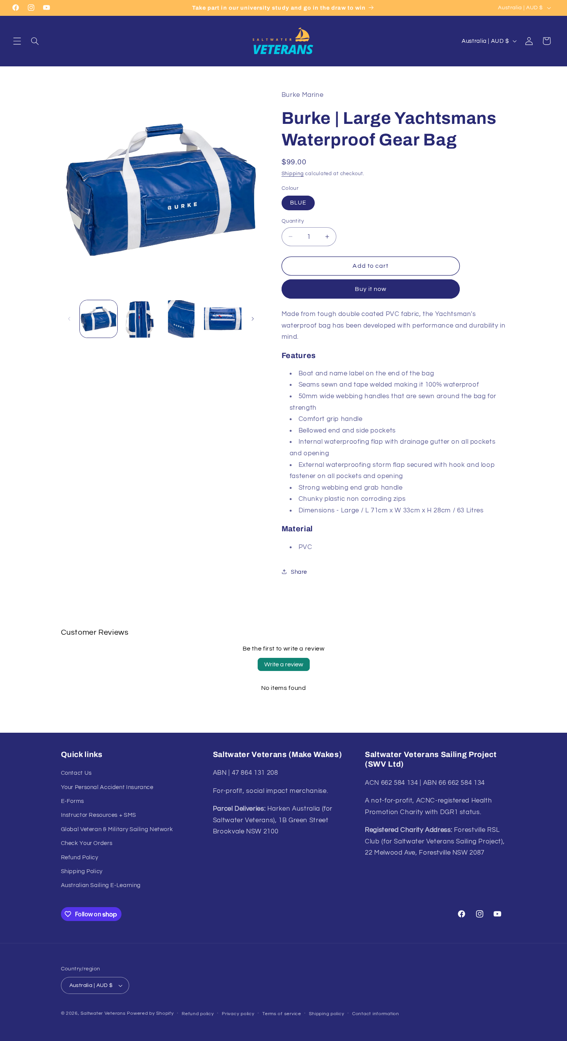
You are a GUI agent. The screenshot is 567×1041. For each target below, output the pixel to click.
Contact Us (76, 773)
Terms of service (281, 1014)
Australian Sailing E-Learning (101, 885)
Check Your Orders (87, 843)
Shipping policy (326, 1014)
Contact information (375, 1014)
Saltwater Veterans (103, 1013)
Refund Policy (79, 857)
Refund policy (198, 1014)
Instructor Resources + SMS (98, 815)
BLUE (298, 202)
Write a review (283, 664)
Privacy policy (238, 1014)
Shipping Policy (82, 871)
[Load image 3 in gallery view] (181, 319)
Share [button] (299, 572)
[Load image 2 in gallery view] (140, 319)
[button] (17, 41)
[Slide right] (252, 318)
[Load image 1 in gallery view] (98, 319)
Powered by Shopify (150, 1013)
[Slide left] (69, 318)
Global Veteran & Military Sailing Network (117, 829)
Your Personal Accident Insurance (107, 787)
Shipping (293, 173)
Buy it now (371, 289)
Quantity (293, 220)
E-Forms (72, 801)
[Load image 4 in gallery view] (222, 319)
